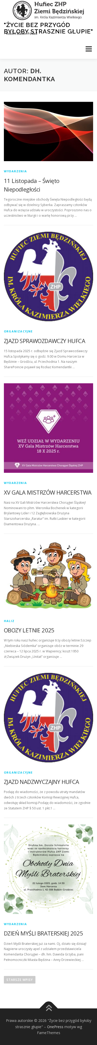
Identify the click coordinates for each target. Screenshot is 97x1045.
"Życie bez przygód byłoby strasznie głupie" (48, 28)
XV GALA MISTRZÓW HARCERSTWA (48, 492)
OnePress (55, 1026)
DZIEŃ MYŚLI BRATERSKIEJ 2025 (43, 933)
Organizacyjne (18, 331)
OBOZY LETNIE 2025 (29, 630)
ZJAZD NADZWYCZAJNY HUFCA (41, 782)
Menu (88, 49)
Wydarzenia (15, 171)
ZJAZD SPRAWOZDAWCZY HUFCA (44, 341)
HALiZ (9, 621)
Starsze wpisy (19, 980)
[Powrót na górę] (48, 1008)
